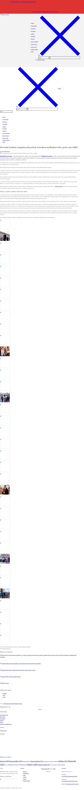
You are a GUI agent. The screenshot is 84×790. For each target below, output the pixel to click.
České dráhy (2, 718)
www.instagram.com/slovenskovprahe (69, 781)
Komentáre (52, 761)
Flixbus (1, 722)
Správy (8, 151)
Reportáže (17, 764)
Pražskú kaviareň (58, 186)
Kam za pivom (46, 761)
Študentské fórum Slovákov (6, 156)
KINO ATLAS (33, 2)
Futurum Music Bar (24, 2)
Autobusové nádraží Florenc (6, 724)
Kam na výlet (26, 761)
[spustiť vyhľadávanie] (49, 58)
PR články (11, 764)
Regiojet (1, 720)
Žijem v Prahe (61, 764)
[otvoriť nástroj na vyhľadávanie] (59, 55)
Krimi (56, 761)
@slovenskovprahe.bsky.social (72, 784)
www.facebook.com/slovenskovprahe (69, 776)
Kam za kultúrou (37, 761)
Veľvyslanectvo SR (4, 715)
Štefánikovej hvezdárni (47, 156)
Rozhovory (23, 764)
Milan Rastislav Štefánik (9, 703)
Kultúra (63, 761)
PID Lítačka (2, 716)
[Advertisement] (39, 745)
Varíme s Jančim (44, 764)
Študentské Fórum (18, 703)
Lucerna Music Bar (14, 2)
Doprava (4, 761)
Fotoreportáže (15, 761)
